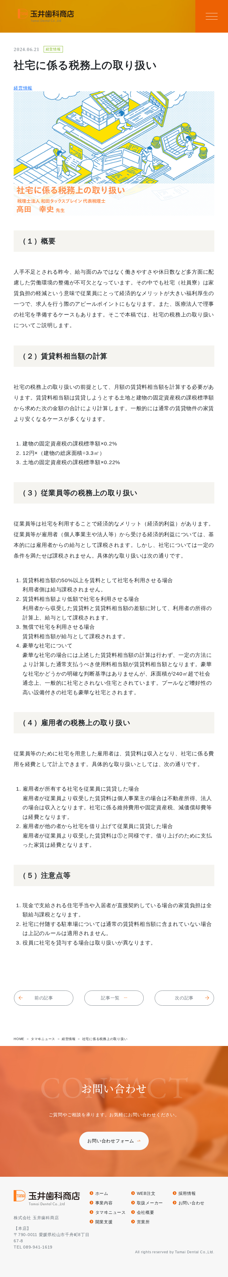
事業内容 (104, 1202)
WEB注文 (146, 1193)
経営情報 (23, 87)
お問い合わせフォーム (110, 1140)
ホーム (101, 1193)
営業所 (143, 1221)
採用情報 (187, 1193)
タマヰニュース (110, 1212)
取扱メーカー (150, 1202)
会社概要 (145, 1212)
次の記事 (184, 997)
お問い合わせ (191, 1202)
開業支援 (104, 1221)
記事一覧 (110, 997)
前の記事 (43, 997)
